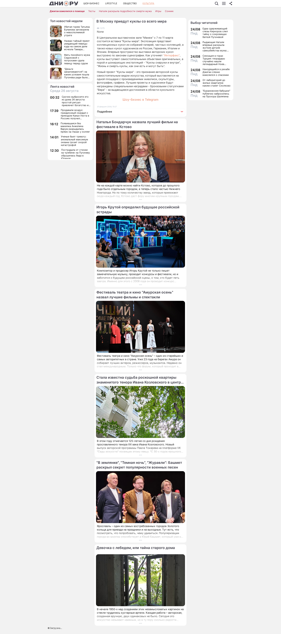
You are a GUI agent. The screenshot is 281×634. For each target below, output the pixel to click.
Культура (148, 3)
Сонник (169, 11)
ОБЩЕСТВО (130, 3)
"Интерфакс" (171, 55)
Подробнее (104, 111)
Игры (158, 11)
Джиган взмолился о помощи (67, 11)
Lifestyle (111, 3)
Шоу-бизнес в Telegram (140, 99)
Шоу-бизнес (91, 3)
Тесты (91, 11)
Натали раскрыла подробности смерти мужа (125, 11)
